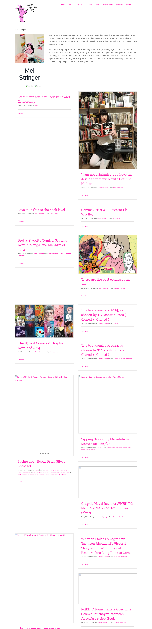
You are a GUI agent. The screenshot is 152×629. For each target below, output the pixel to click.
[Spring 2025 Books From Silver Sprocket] (44, 412)
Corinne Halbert (118, 187)
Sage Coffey (21, 255)
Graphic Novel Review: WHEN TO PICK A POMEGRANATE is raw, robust (107, 508)
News (36, 105)
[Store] (38, 86)
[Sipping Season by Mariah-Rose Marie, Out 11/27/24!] (108, 404)
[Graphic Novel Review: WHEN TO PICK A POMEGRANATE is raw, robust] (108, 482)
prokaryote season (64, 472)
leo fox (116, 323)
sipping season (90, 449)
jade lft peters (26, 472)
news (56, 472)
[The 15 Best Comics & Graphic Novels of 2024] (44, 321)
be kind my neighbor (50, 470)
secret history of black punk (39, 474)
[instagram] (19, 86)
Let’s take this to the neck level (41, 210)
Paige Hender (54, 213)
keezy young (54, 351)
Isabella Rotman (54, 253)
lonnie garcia (49, 472)
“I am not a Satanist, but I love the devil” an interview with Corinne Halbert (107, 179)
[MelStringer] (29, 35)
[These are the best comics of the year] (108, 254)
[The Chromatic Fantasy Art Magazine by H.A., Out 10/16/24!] (44, 578)
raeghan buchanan (23, 474)
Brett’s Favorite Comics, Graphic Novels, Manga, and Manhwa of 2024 (42, 245)
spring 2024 (63, 474)
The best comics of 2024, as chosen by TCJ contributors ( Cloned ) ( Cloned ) (103, 314)
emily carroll (61, 470)
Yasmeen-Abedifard (120, 288)
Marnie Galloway (65, 253)
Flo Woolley (116, 218)
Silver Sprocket (53, 474)
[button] (135, 4)
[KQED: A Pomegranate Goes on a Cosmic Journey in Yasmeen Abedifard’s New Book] (108, 588)
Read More (21, 113)
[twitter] (22, 86)
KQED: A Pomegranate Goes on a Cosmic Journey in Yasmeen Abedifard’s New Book (106, 614)
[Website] (29, 86)
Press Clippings (103, 187)
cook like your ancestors (114, 447)
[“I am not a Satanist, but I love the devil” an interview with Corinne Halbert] (108, 130)
